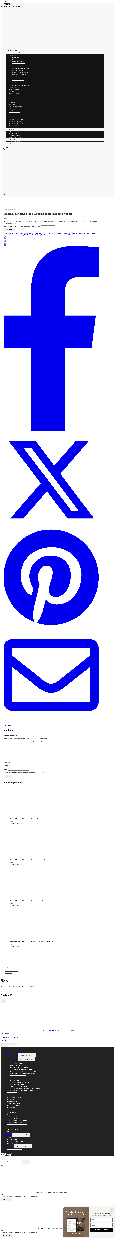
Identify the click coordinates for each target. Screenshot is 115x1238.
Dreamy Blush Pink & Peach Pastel (21, 66)
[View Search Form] (5, 149)
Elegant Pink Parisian (18, 80)
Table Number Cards (14, 117)
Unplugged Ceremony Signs (16, 119)
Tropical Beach (16, 76)
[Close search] (3, 1158)
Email (6, 769)
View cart (6, 1037)
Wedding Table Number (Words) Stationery (9, 209)
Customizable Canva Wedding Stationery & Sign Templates (51, 233)
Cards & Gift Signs (14, 93)
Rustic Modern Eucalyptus (19, 74)
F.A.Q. (6, 967)
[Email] (51, 242)
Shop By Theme (12, 1059)
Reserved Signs (13, 108)
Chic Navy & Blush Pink (18, 1086)
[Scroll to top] (2, 1041)
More (10, 127)
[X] (51, 527)
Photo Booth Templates (15, 106)
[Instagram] (5, 4)
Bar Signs (11, 91)
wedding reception (71, 235)
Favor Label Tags (13, 1103)
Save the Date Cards (14, 112)
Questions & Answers (14, 135)
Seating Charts (12, 1118)
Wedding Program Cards (15, 121)
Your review (7, 762)
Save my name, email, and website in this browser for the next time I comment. (27, 772)
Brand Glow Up (33, 986)
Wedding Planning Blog (13, 969)
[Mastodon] (51, 239)
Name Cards (12, 104)
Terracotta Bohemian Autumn (21, 1069)
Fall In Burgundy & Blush (19, 78)
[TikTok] (11, 1155)
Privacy (7, 977)
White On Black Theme (18, 70)
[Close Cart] (3, 1001)
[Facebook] (3, 4)
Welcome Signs (13, 125)
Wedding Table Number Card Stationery (30, 235)
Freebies (11, 131)
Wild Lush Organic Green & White (21, 68)
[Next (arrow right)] (7, 1046)
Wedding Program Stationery (16, 123)
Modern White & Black (18, 61)
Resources (8, 1135)
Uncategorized (14, 235)
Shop (6, 975)
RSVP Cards (12, 110)
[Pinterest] (9, 4)
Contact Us (8, 973)
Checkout (15, 1037)
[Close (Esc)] (15, 1044)
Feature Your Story (14, 141)
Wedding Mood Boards (15, 137)
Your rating (7, 745)
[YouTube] (7, 4)
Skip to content (5, 1)
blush (45, 235)
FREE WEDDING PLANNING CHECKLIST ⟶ (11, 6)
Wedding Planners (12, 50)
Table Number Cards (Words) (16, 115)
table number (62, 235)
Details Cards (13, 95)
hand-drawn (51, 235)
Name (6, 765)
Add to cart (9, 229)
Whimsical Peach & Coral (18, 63)
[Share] (51, 245)
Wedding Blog (9, 1146)
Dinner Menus (12, 1101)
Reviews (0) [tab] (10, 725)
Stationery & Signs (11, 1055)
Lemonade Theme (16, 59)
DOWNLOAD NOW (101, 1230)
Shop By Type (12, 87)
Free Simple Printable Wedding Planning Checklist (54, 1030)
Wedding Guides (13, 133)
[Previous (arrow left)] (3, 1046)
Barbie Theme (15, 57)
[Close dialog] (111, 1210)
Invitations (12, 102)
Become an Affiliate (11, 971)
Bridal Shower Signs (14, 89)
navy (56, 235)
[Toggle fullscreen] (7, 1044)
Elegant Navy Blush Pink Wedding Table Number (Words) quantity (22, 226)
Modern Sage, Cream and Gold (20, 72)
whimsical (80, 235)
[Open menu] (4, 194)
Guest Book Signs (14, 100)
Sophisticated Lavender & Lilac (20, 85)
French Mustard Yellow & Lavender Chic (22, 83)
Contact (9, 143)
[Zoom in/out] (3, 1044)
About (7, 965)
